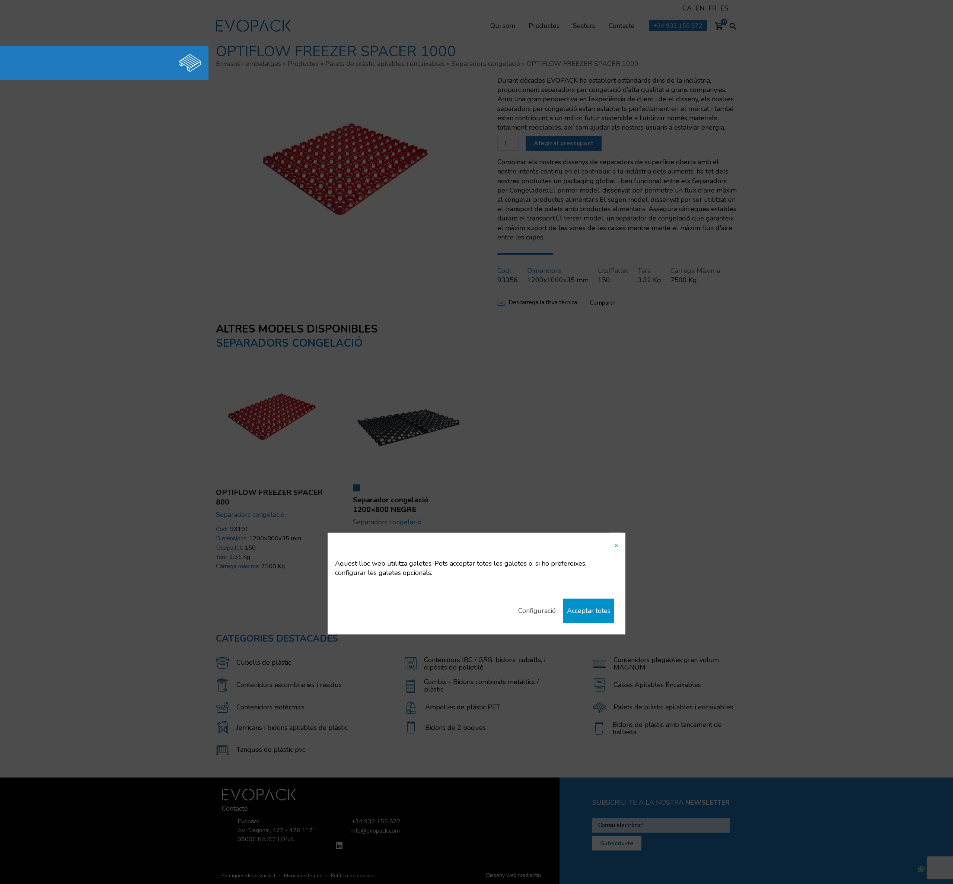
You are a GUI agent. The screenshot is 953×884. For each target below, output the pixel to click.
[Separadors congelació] (161, 63)
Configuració (537, 610)
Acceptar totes (589, 610)
